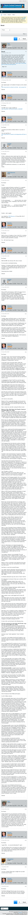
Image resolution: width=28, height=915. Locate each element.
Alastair (9, 72)
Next (24, 39)
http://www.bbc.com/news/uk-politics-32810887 (12, 109)
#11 (26, 352)
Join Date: (9, 47)
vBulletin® (20, 912)
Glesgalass (10, 859)
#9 (26, 287)
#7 (26, 230)
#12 (26, 809)
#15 (26, 886)
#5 (26, 151)
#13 (26, 840)
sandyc (9, 143)
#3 (26, 103)
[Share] (25, 48)
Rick (8, 43)
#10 (26, 313)
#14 (26, 866)
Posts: (19, 47)
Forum (5, 14)
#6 (26, 180)
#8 (26, 256)
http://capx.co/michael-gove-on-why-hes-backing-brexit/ (13, 64)
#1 (26, 51)
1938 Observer (11, 172)
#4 (26, 125)
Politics (13, 14)
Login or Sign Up (22, 1)
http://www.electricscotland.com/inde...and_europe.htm (13, 87)
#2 (26, 80)
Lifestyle (9, 14)
